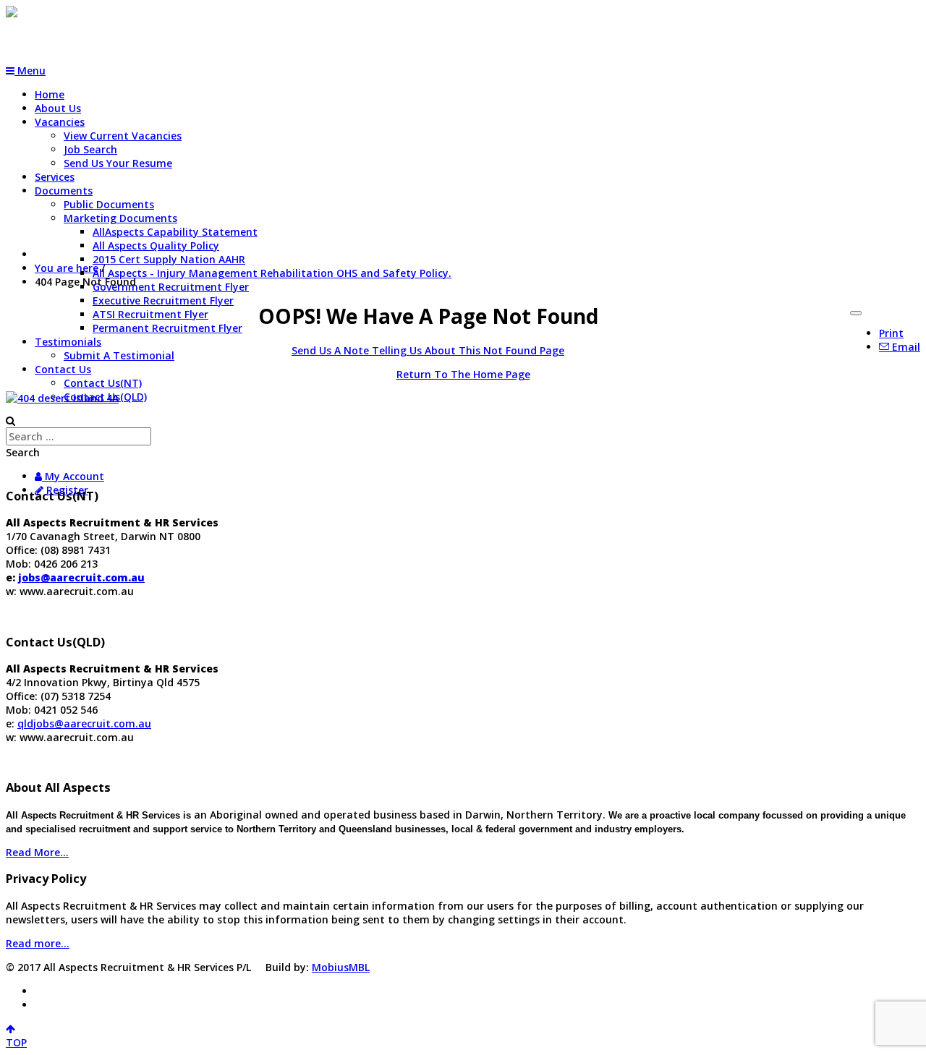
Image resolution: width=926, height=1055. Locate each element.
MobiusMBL (341, 967)
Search (23, 452)
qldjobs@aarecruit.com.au (84, 723)
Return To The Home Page (463, 374)
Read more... (37, 943)
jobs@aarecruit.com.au (81, 577)
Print (891, 333)
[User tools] (856, 313)
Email (904, 347)
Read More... (37, 852)
